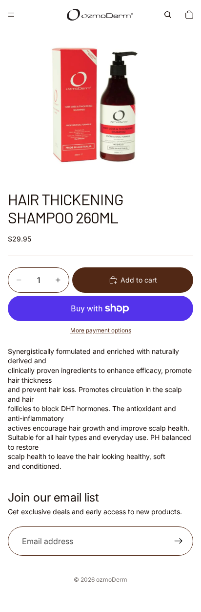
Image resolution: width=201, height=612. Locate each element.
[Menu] (11, 14)
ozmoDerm (111, 579)
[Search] (168, 14)
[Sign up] (178, 541)
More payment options (100, 330)
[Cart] (189, 14)
